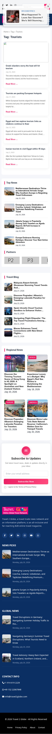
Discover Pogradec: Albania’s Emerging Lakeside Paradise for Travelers (29, 298)
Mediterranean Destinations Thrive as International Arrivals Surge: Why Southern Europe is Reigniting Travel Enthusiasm (31, 191)
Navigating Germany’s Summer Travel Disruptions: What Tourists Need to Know (31, 639)
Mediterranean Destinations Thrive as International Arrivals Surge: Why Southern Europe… (31, 555)
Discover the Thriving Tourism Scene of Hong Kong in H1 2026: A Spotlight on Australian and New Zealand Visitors (14, 381)
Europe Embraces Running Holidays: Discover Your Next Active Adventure (32, 240)
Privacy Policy (21, 727)
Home (9, 727)
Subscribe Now (26, 481)
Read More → (12, 84)
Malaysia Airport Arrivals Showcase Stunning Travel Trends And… (30, 285)
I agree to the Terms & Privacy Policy (22, 487)
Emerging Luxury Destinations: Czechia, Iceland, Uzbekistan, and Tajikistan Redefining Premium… (29, 574)
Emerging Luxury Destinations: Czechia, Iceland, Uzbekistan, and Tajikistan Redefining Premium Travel (31, 208)
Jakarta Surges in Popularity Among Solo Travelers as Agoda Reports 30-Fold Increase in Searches (30, 224)
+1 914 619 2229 (12, 682)
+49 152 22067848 (12, 689)
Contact (41, 727)
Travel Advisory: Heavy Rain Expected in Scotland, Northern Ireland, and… (30, 657)
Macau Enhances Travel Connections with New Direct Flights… (28, 331)
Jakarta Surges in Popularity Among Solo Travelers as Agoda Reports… (30, 591)
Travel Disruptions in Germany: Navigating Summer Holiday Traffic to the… (31, 620)
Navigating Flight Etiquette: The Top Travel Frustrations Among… (30, 319)
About (32, 727)
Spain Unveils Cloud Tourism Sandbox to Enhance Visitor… (28, 309)
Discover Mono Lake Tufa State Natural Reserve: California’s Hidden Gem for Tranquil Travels (37, 424)
